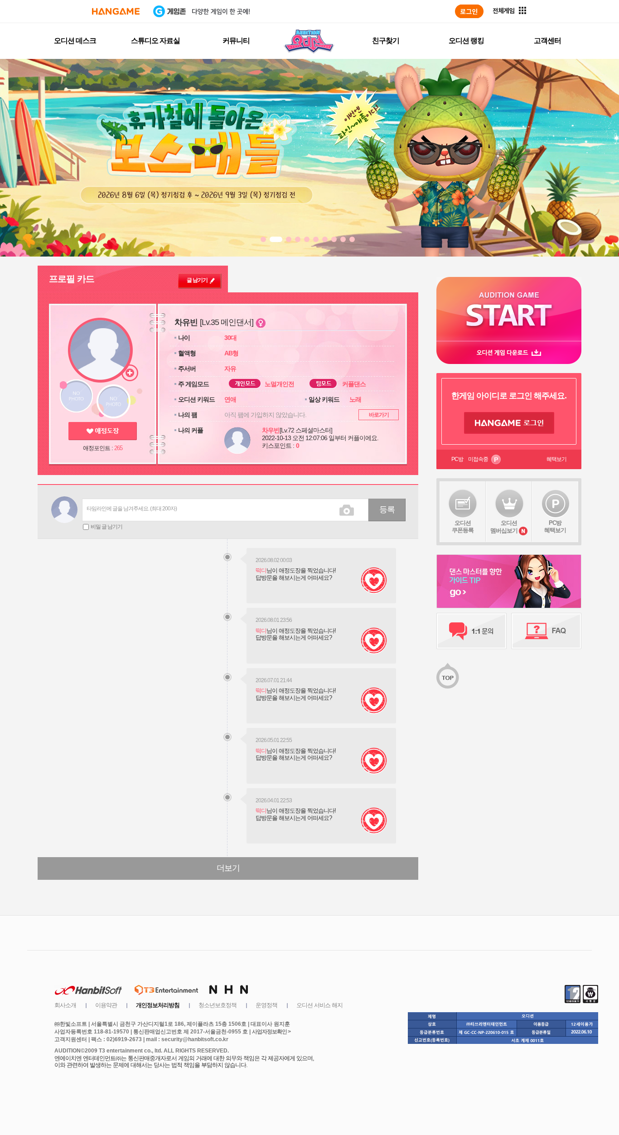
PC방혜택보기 (555, 526)
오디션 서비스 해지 (319, 1005)
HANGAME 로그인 (509, 423)
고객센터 (547, 40)
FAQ (546, 631)
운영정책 (266, 1005)
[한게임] (116, 11)
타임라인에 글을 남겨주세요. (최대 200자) (132, 508)
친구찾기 (385, 40)
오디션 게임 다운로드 (508, 352)
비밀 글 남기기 (106, 527)
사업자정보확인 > (271, 1031)
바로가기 (379, 415)
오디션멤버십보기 (503, 526)
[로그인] (469, 11)
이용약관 (106, 1005)
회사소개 (65, 1005)
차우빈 (271, 430)
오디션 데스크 (75, 40)
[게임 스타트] (508, 309)
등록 (387, 509)
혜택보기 (556, 459)
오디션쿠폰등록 (463, 526)
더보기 (228, 868)
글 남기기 (197, 280)
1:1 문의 (471, 631)
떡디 (261, 570)
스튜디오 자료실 (155, 40)
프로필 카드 (71, 279)
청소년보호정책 (217, 1005)
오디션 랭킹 (466, 40)
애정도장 (102, 431)
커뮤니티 (236, 40)
